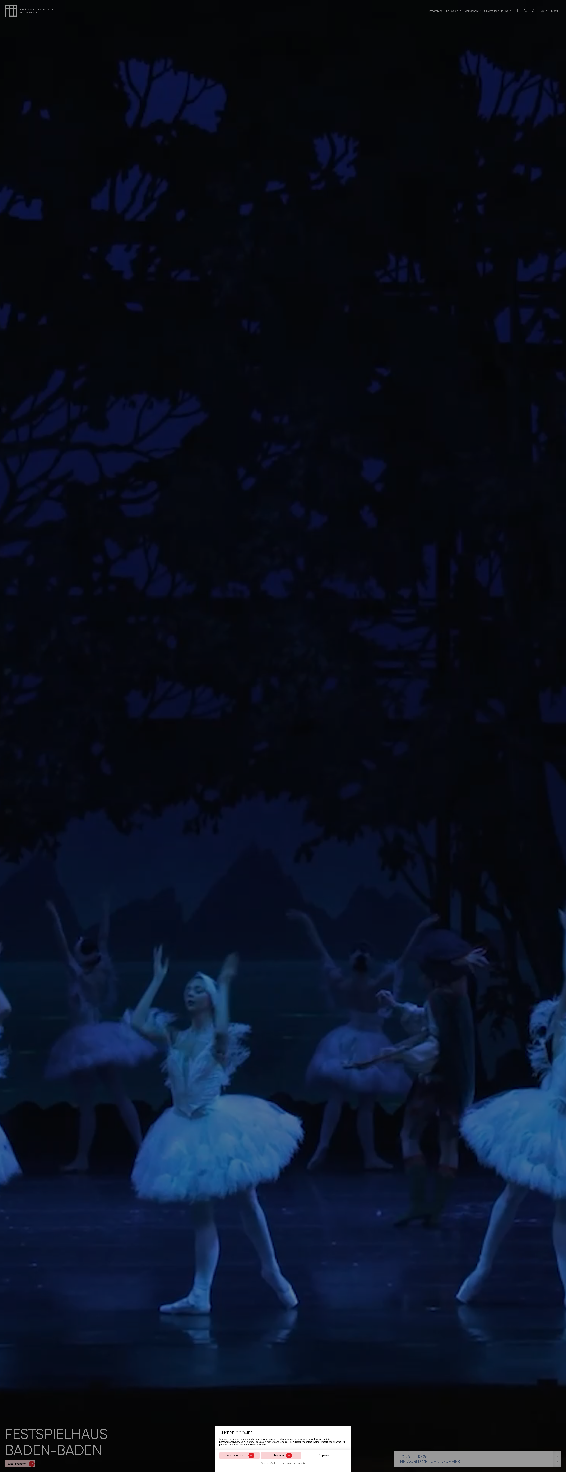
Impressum (285, 1463)
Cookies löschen (269, 1463)
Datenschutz (298, 1463)
